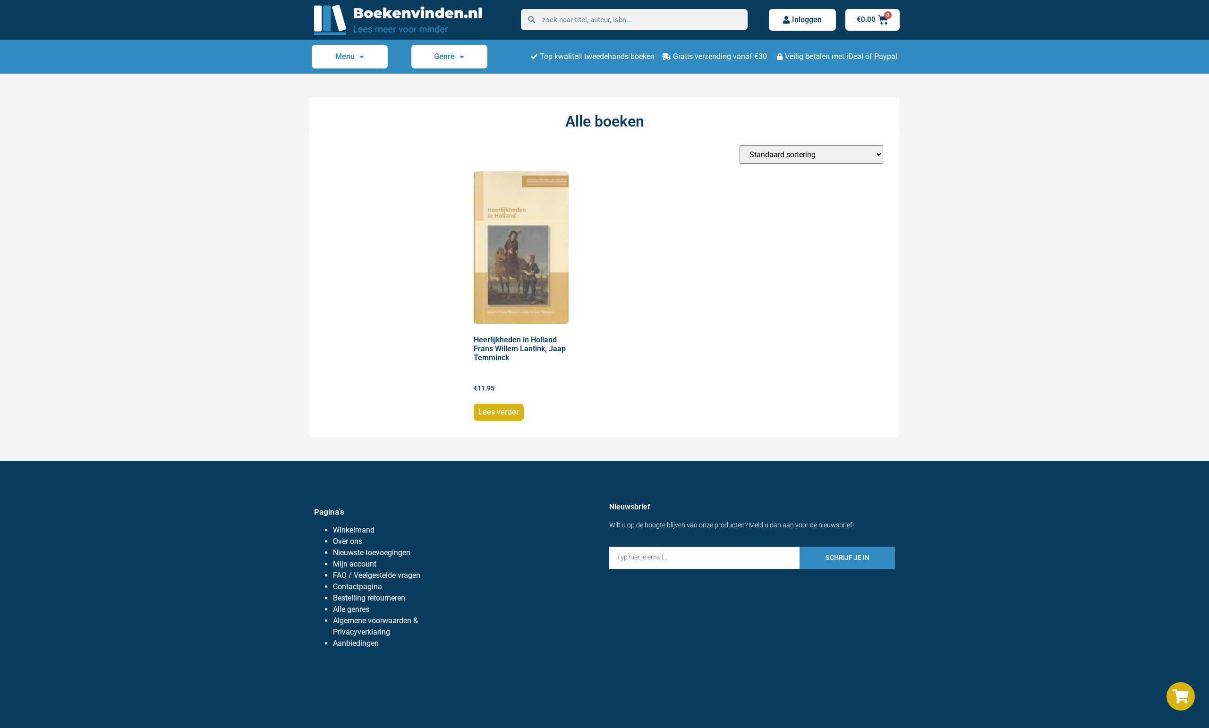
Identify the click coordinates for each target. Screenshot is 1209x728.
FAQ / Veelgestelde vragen (376, 575)
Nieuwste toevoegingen (371, 552)
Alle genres (351, 609)
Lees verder (498, 411)
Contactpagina (357, 586)
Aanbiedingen (356, 643)
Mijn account (354, 563)
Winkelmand (354, 529)
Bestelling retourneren (369, 597)
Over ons (347, 541)
